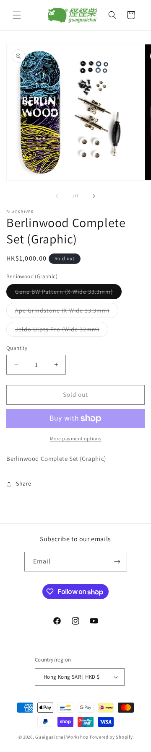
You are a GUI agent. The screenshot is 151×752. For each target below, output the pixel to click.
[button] (17, 15)
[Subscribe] (117, 561)
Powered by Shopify (111, 737)
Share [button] (23, 483)
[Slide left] (57, 196)
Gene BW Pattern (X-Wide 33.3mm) (68, 293)
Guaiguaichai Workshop (62, 737)
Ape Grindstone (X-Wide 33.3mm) (66, 312)
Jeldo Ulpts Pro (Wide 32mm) (61, 331)
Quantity (16, 347)
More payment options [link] (76, 438)
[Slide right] (94, 196)
